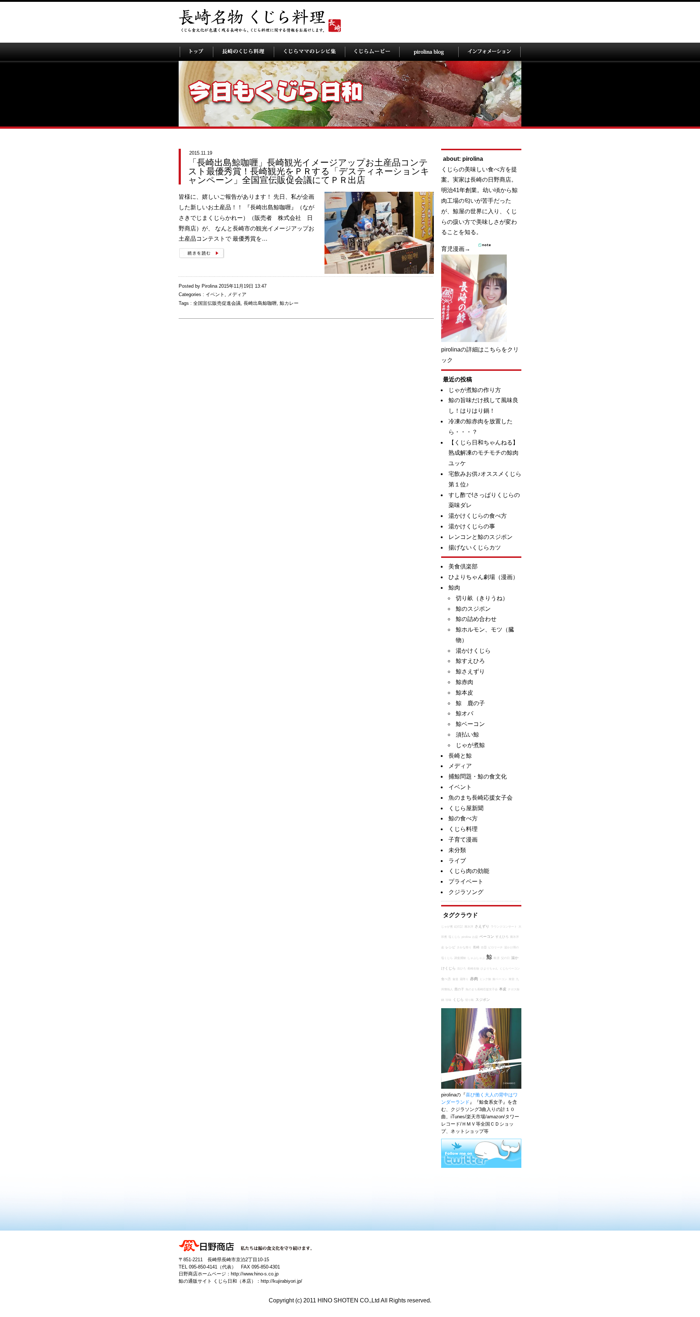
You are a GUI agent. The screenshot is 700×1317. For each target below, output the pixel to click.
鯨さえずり (470, 671)
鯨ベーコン (470, 724)
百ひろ (461, 968)
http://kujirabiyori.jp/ (281, 1281)
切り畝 (469, 1000)
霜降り (464, 979)
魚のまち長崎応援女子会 (480, 798)
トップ (196, 52)
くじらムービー (372, 52)
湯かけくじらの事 (471, 526)
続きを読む (202, 253)
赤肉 (474, 978)
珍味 (448, 1000)
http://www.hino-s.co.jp (255, 1274)
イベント (215, 294)
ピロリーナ (495, 947)
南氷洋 (468, 926)
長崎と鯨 (460, 756)
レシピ (450, 947)
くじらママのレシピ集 (309, 52)
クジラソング (465, 892)
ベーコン (486, 937)
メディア (237, 294)
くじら (458, 1000)
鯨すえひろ (470, 661)
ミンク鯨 (485, 979)
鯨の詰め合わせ (476, 619)
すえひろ (502, 937)
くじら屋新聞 (465, 808)
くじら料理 (463, 829)
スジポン (482, 1000)
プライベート (465, 881)
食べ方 (446, 979)
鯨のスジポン (473, 609)
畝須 (496, 958)
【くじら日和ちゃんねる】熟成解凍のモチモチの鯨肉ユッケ (483, 453)
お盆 (475, 937)
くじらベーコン (509, 968)
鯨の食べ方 (463, 818)
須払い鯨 (467, 734)
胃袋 (511, 979)
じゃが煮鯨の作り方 (474, 390)
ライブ (457, 861)
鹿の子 (459, 989)
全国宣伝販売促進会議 (217, 303)
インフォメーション (489, 52)
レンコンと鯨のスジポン (480, 537)
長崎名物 (473, 968)
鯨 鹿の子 (470, 703)
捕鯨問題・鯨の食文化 (477, 776)
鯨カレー (289, 303)
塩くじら (454, 937)
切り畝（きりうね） (482, 598)
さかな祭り (464, 947)
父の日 (505, 958)
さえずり (482, 926)
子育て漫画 (463, 839)
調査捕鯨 (460, 958)
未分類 (457, 850)
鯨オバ (464, 713)
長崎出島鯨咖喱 (260, 303)
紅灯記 (458, 926)
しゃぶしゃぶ (476, 958)
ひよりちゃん (489, 968)
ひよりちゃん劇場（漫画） (483, 577)
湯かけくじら (473, 651)
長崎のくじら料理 (243, 52)
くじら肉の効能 (468, 871)
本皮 (502, 989)
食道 (455, 979)
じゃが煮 (447, 926)
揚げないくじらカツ (474, 547)
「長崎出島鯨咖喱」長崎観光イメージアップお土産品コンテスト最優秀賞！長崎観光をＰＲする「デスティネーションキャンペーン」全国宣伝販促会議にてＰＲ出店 (308, 171)
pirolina (466, 937)
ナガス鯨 (514, 989)
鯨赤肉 (464, 682)
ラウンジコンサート (504, 926)
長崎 (476, 947)
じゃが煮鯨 (470, 745)
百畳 (484, 947)
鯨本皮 (464, 692)
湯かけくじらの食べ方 (477, 516)
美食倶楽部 (463, 566)
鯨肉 (454, 587)
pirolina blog (428, 52)
